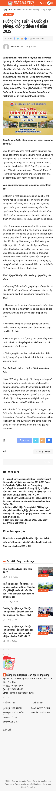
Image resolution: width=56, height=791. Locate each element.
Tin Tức (8, 15)
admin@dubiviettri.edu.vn (22, 693)
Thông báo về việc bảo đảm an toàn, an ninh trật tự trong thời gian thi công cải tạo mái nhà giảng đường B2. (27, 500)
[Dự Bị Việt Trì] (21, 3)
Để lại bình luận (44, 452)
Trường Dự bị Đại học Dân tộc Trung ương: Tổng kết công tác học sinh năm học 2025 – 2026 (18, 611)
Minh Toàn (15, 46)
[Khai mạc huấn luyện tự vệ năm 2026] (45, 571)
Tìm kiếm (46, 462)
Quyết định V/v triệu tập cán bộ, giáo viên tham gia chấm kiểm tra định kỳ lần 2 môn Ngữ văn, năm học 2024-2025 (27, 542)
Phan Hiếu (8, 538)
